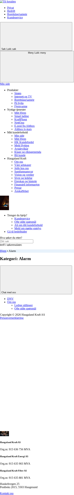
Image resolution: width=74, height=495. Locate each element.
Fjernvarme (20, 106)
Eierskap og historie (25, 181)
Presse (18, 187)
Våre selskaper (22, 165)
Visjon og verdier (24, 174)
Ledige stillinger (23, 305)
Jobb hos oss (21, 168)
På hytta (19, 103)
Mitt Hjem (20, 112)
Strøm (17, 93)
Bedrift (11, 10)
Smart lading (21, 116)
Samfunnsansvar (23, 171)
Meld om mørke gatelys (27, 228)
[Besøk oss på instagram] (27, 373)
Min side (5, 83)
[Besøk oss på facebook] (27, 345)
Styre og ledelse (23, 178)
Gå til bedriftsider (17, 231)
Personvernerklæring (12, 317)
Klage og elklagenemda (27, 151)
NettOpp (19, 122)
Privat (10, 7)
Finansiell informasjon (27, 184)
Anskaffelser (21, 191)
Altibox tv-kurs (23, 129)
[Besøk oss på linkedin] (27, 429)
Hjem (3, 250)
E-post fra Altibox (24, 125)
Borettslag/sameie (17, 14)
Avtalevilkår (21, 148)
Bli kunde (20, 155)
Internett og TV (23, 96)
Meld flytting (21, 145)
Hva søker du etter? (11, 237)
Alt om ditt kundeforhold (28, 225)
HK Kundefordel (24, 142)
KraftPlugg (20, 119)
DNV (10, 298)
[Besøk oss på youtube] (27, 401)
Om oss (18, 161)
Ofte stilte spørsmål (25, 221)
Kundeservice (15, 17)
